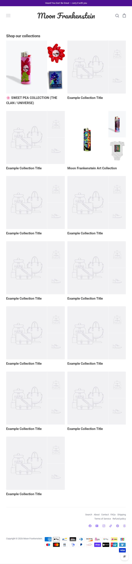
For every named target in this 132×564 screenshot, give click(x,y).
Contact (105, 514)
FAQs (113, 514)
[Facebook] (90, 525)
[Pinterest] (117, 525)
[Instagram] (103, 525)
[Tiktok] (110, 525)
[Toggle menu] (8, 15)
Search (88, 514)
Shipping (121, 514)
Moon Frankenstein (66, 15)
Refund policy (119, 518)
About (97, 514)
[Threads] (124, 525)
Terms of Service (102, 518)
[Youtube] (97, 525)
